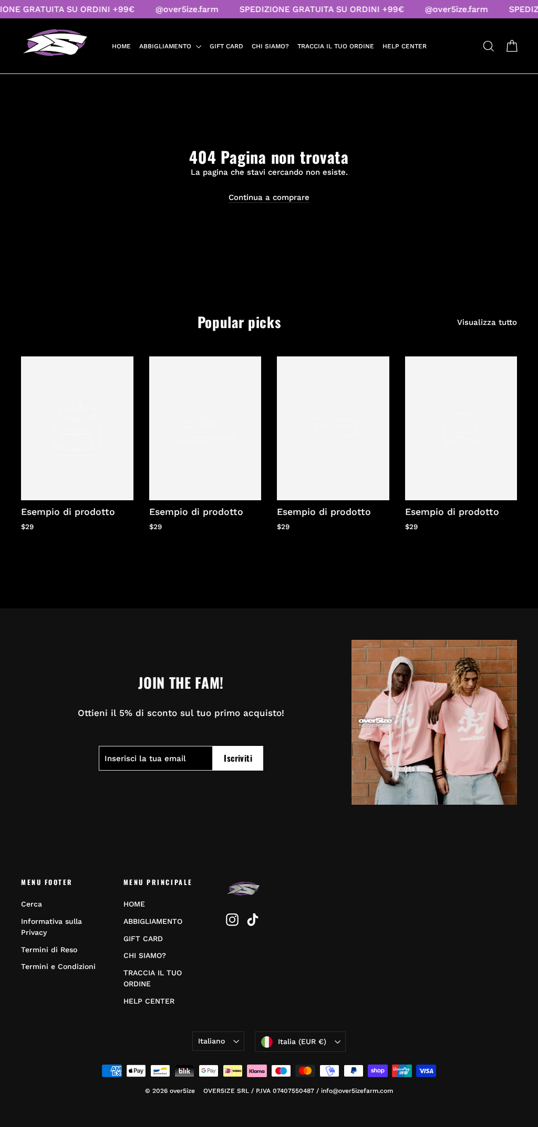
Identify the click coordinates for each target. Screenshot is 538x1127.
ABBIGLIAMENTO (166, 46)
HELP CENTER (404, 46)
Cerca (31, 904)
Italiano (211, 1041)
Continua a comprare (269, 197)
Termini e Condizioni (58, 966)
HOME (121, 46)
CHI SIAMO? (270, 46)
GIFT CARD (226, 46)
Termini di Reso (49, 949)
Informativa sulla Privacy (51, 926)
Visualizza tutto (487, 322)
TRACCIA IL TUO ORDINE (335, 46)
